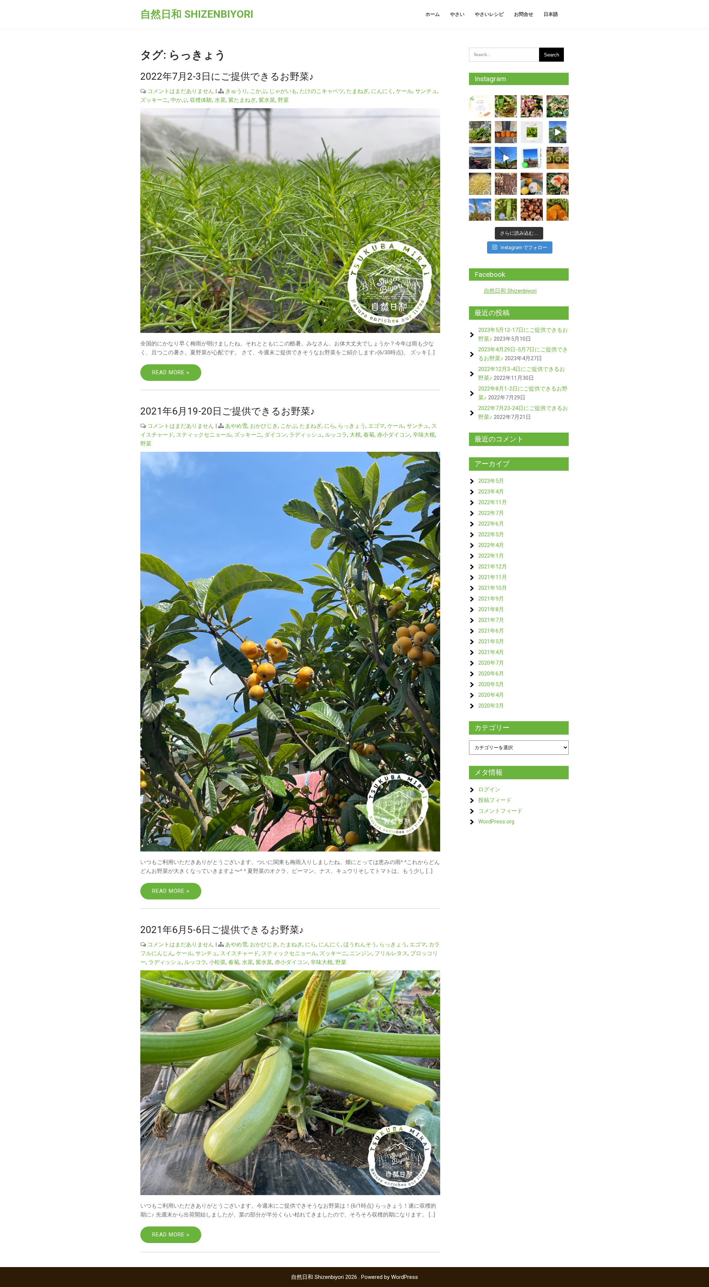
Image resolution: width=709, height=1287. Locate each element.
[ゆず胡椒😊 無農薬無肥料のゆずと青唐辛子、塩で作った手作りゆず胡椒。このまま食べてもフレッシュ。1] (558, 158)
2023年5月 (491, 481)
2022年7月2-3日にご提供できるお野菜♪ (227, 76)
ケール (404, 91)
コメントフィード (500, 811)
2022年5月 (491, 534)
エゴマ (376, 426)
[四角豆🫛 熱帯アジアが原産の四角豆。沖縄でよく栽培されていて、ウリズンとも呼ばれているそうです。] (506, 210)
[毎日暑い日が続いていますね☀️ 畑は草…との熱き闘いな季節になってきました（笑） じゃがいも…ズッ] (480, 106)
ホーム (432, 14)
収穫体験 (201, 100)
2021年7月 (491, 620)
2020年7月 (491, 663)
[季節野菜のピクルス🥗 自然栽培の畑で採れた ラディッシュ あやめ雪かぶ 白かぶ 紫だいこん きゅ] (532, 106)
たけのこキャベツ (321, 91)
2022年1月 (491, 556)
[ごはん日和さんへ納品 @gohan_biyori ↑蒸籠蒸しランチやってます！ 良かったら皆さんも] (480, 132)
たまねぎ (357, 91)
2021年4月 (491, 652)
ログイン (489, 789)
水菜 (220, 100)
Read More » (170, 372)
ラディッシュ (305, 434)
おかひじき (264, 426)
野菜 (283, 100)
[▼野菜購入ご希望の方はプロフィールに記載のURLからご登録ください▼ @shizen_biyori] (558, 132)
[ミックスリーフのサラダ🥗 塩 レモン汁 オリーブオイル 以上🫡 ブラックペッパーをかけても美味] (506, 106)
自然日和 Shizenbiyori (196, 14)
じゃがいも (283, 91)
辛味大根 (424, 434)
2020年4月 (491, 695)
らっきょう (352, 426)
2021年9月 (491, 598)
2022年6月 (491, 523)
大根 (355, 434)
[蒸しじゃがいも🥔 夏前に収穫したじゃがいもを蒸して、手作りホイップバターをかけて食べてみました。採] (532, 184)
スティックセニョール (204, 434)
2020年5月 (491, 684)
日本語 (551, 14)
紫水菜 (266, 100)
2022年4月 (491, 545)
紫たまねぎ (242, 100)
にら (329, 426)
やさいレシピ (489, 14)
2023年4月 (491, 491)
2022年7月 (491, 513)
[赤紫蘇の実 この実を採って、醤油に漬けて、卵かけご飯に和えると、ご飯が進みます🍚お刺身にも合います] (480, 210)
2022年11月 (492, 502)
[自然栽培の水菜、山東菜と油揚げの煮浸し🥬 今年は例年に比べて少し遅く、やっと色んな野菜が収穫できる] (558, 106)
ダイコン (275, 434)
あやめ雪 (236, 426)
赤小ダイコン (393, 434)
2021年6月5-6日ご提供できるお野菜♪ (222, 929)
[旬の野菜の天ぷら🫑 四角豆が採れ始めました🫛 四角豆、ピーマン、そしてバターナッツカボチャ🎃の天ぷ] (558, 210)
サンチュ (426, 91)
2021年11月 (492, 577)
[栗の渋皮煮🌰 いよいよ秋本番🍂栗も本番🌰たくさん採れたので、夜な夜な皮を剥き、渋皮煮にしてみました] (532, 210)
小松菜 (217, 962)
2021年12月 (492, 566)
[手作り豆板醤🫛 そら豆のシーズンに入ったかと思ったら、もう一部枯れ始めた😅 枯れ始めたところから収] (506, 132)
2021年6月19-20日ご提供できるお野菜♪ (227, 411)
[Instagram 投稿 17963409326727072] (532, 132)
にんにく (382, 91)
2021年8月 (491, 609)
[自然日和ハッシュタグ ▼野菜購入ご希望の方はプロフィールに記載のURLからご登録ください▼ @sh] (506, 158)
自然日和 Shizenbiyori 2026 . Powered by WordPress (354, 1277)
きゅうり (236, 91)
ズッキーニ (154, 100)
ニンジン (361, 953)
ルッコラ (336, 434)
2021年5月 (491, 641)
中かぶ (179, 100)
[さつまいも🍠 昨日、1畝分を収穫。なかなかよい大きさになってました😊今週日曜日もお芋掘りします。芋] (506, 184)
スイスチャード (239, 953)
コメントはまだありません (180, 91)
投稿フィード (494, 800)
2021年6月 (491, 630)
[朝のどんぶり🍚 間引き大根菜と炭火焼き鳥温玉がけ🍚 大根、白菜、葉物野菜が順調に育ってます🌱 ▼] (558, 184)
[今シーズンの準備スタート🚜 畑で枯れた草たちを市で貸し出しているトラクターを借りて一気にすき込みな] (480, 158)
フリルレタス (391, 953)
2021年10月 (492, 588)
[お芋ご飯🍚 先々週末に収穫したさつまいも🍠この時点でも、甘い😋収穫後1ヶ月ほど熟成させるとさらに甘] (480, 184)
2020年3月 (491, 705)
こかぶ (258, 91)
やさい (457, 14)
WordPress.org (496, 821)
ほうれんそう (360, 944)
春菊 (368, 434)
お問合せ (523, 14)
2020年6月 (491, 673)
